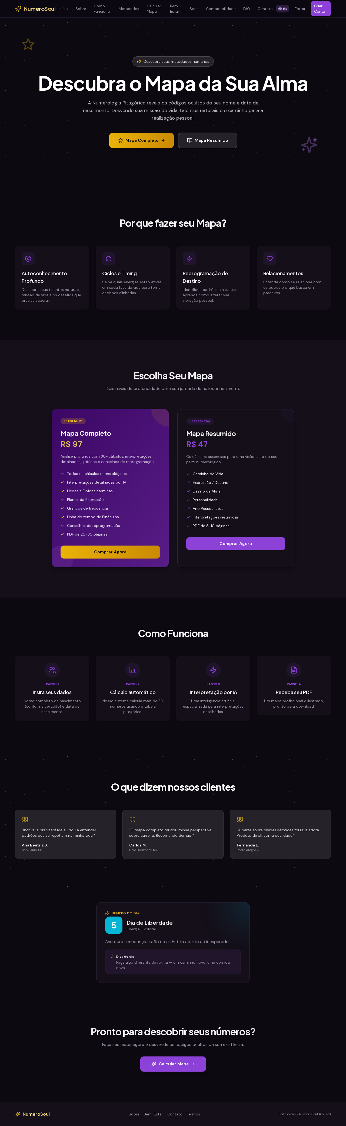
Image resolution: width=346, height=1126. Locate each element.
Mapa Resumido (211, 140)
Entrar (300, 8)
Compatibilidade (221, 8)
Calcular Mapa (154, 9)
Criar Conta (319, 9)
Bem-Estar (175, 9)
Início (63, 8)
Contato (265, 8)
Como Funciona (102, 9)
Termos (193, 1114)
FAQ (246, 8)
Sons (193, 8)
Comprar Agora (110, 552)
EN (285, 8)
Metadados (129, 8)
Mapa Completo (142, 140)
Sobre (80, 8)
